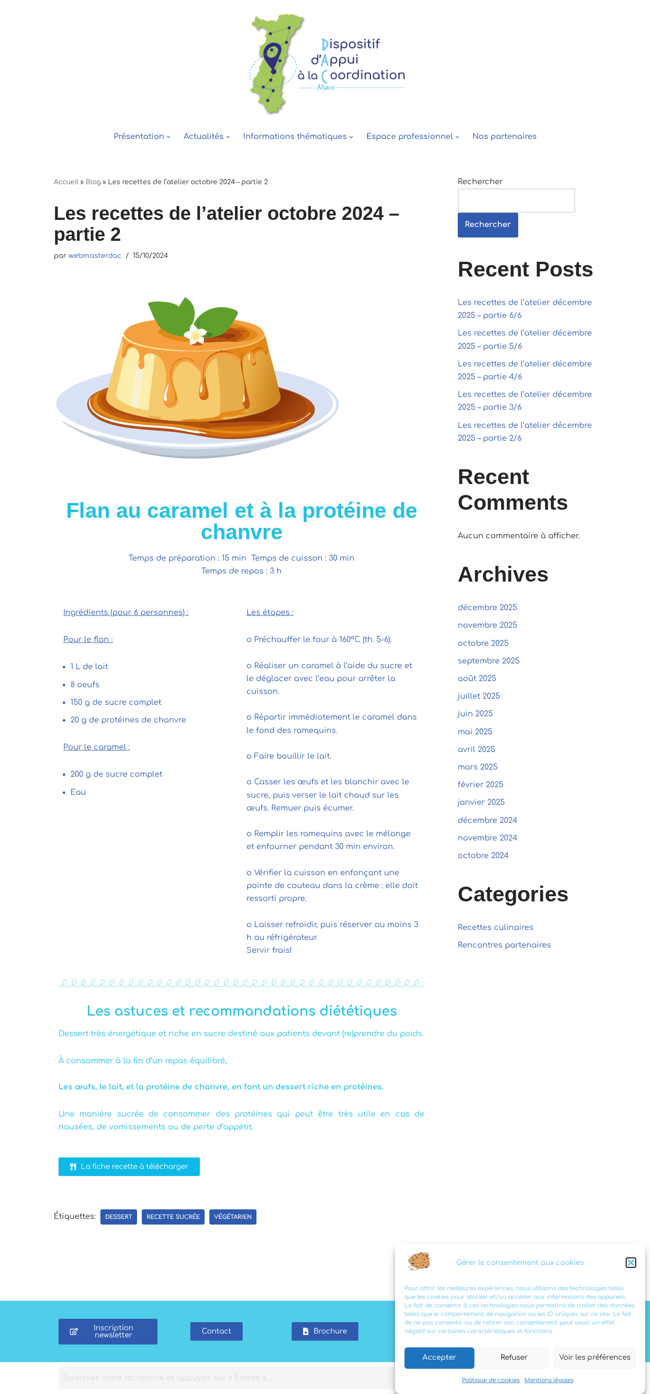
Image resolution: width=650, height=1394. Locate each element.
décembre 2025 (487, 607)
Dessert (118, 1217)
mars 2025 (478, 767)
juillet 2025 (479, 696)
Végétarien (233, 1217)
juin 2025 (475, 714)
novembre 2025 (487, 625)
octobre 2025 (483, 643)
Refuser (514, 1358)
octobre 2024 (483, 855)
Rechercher (480, 182)
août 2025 (477, 678)
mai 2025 (475, 732)
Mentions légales (548, 1380)
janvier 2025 (481, 802)
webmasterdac (95, 255)
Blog (93, 182)
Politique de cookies (491, 1380)
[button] (631, 1262)
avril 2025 (476, 749)
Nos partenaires (505, 136)
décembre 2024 (487, 820)
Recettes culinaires (495, 927)
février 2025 (480, 785)
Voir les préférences (594, 1358)
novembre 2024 (487, 838)
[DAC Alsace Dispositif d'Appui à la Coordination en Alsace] (325, 63)
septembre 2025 (489, 661)
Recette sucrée (173, 1217)
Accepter (439, 1358)
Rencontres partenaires (504, 945)
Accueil (66, 182)
